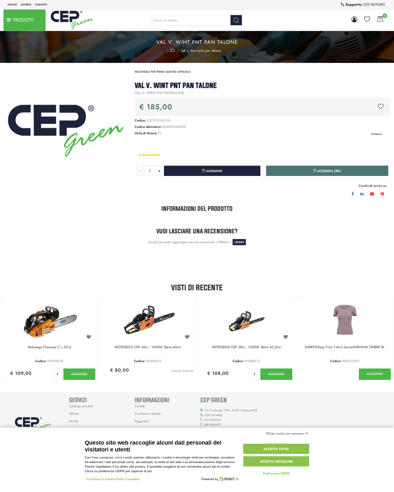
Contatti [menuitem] (41, 4)
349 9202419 (212, 420)
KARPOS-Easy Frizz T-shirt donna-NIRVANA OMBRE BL (345, 347)
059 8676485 (374, 4)
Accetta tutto (276, 449)
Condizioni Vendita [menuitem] (148, 413)
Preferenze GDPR (276, 473)
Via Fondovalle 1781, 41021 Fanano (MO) (230, 410)
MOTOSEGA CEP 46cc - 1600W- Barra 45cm (148, 347)
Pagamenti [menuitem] (142, 421)
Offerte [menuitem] (26, 4)
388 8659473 (212, 424)
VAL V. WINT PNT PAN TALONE (201, 50)
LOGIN (239, 242)
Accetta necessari (276, 461)
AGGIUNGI (79, 374)
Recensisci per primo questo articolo (163, 72)
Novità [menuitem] (12, 4)
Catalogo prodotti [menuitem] (81, 406)
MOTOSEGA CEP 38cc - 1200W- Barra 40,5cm (246, 347)
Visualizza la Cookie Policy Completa (112, 479)
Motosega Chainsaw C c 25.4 (49, 347)
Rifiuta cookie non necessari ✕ (287, 433)
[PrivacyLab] (228, 479)
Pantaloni (173, 50)
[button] (236, 20)
